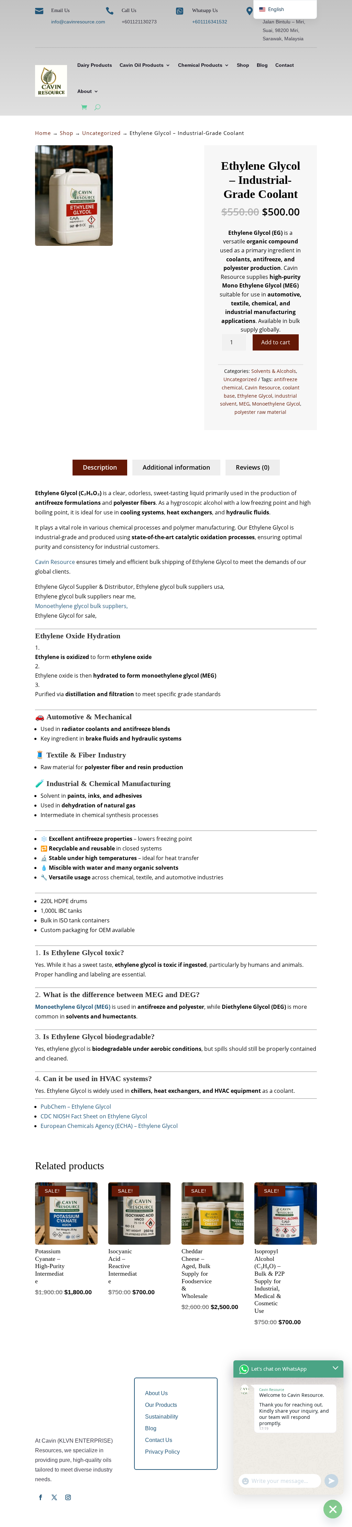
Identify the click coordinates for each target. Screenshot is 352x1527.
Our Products (161, 1405)
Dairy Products (94, 65)
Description (100, 467)
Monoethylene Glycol (276, 403)
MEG (244, 403)
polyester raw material (260, 412)
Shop (243, 65)
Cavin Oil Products (142, 65)
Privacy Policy (162, 1452)
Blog (262, 65)
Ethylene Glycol (254, 396)
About (84, 91)
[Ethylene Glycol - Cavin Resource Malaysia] (74, 244)
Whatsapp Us (205, 10)
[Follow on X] (54, 1497)
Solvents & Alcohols (273, 371)
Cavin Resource (262, 387)
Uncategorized (101, 132)
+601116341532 (209, 21)
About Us (156, 1393)
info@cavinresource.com (78, 21)
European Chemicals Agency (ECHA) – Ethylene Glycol (109, 1126)
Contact (284, 65)
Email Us (60, 10)
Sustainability (161, 1417)
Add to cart (275, 342)
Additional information (176, 467)
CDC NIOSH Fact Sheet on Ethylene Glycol (94, 1116)
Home (43, 132)
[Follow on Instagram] (68, 1497)
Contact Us (158, 1440)
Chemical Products (200, 65)
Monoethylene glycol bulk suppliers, (81, 606)
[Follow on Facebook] (40, 1497)
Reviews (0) (253, 467)
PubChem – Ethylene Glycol (76, 1106)
